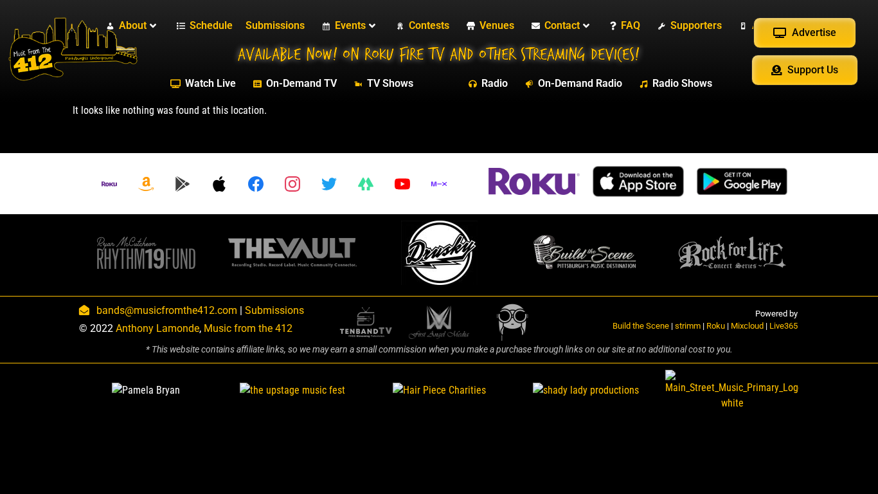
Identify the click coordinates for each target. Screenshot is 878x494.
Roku (715, 326)
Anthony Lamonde (157, 328)
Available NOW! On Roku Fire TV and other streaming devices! (439, 54)
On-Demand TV (301, 83)
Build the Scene (641, 326)
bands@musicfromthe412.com (166, 310)
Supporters (696, 25)
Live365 (783, 326)
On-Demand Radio (580, 83)
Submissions (275, 25)
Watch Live (210, 83)
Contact (562, 25)
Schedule (211, 25)
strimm (688, 326)
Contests (429, 25)
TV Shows (390, 83)
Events (350, 25)
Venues (496, 25)
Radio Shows (682, 83)
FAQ (630, 25)
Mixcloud (747, 326)
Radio (494, 83)
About (133, 25)
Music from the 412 (248, 328)
